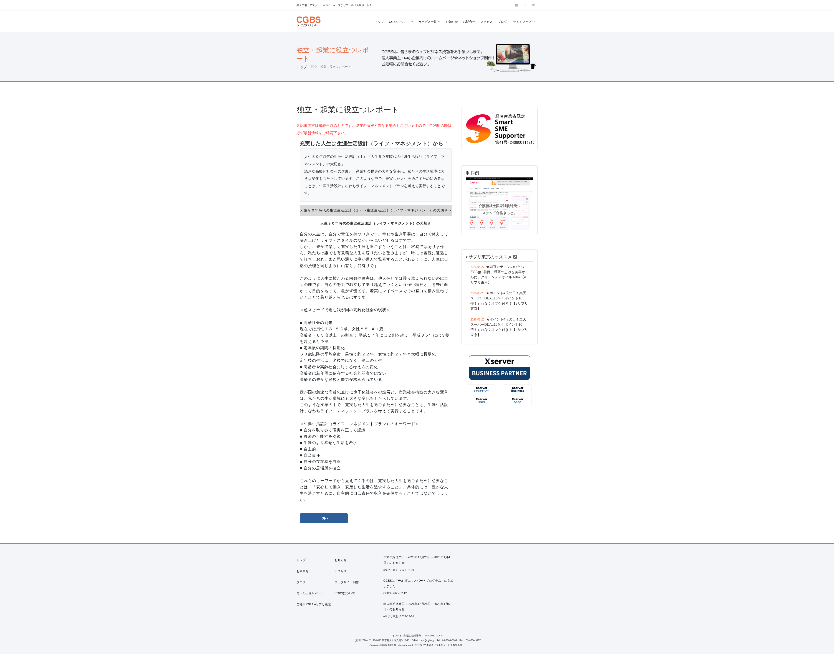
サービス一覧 (428, 21)
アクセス (486, 21)
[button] (471, 203)
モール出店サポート (310, 593)
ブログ (502, 21)
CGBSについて (399, 21)
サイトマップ (522, 21)
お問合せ (469, 21)
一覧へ (323, 518)
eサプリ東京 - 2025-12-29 (398, 569)
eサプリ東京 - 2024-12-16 (398, 616)
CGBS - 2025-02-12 (395, 593)
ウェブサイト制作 (346, 582)
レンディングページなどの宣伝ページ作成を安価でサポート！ (332, 9)
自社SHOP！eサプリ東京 (313, 604)
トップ (379, 21)
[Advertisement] (500, 585)
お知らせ (452, 21)
